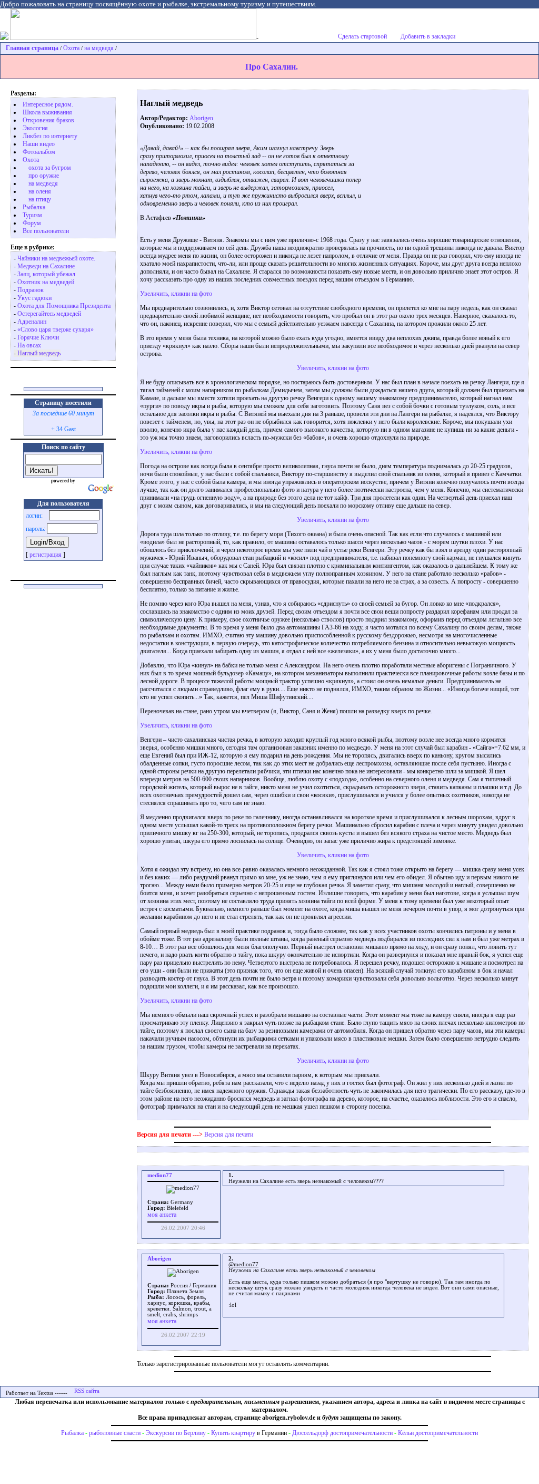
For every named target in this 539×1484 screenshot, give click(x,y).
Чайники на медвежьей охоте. (56, 258)
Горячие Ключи (38, 337)
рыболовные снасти (115, 1433)
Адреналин (31, 321)
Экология (35, 128)
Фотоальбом (39, 152)
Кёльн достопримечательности (438, 1433)
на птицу (39, 199)
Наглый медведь (39, 353)
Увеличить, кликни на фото (176, 293)
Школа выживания (47, 112)
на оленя (39, 191)
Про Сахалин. (271, 66)
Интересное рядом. (48, 104)
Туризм (32, 215)
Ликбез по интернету (50, 136)
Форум (32, 223)
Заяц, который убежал (46, 274)
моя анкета (161, 1214)
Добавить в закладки (428, 36)
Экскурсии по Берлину (176, 1433)
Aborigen (201, 118)
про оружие (43, 175)
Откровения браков (48, 120)
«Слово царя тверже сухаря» (55, 329)
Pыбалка (34, 207)
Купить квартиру (233, 1433)
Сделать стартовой (362, 36)
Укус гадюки (34, 298)
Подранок (30, 290)
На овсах (29, 345)
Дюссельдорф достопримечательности (342, 1433)
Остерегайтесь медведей (49, 313)
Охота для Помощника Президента (64, 305)
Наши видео (39, 144)
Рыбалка (72, 1433)
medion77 (159, 1175)
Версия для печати (228, 1134)
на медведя (99, 48)
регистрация (45, 554)
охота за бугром (49, 167)
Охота (71, 48)
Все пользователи (46, 231)
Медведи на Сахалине (46, 266)
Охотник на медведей (45, 282)
